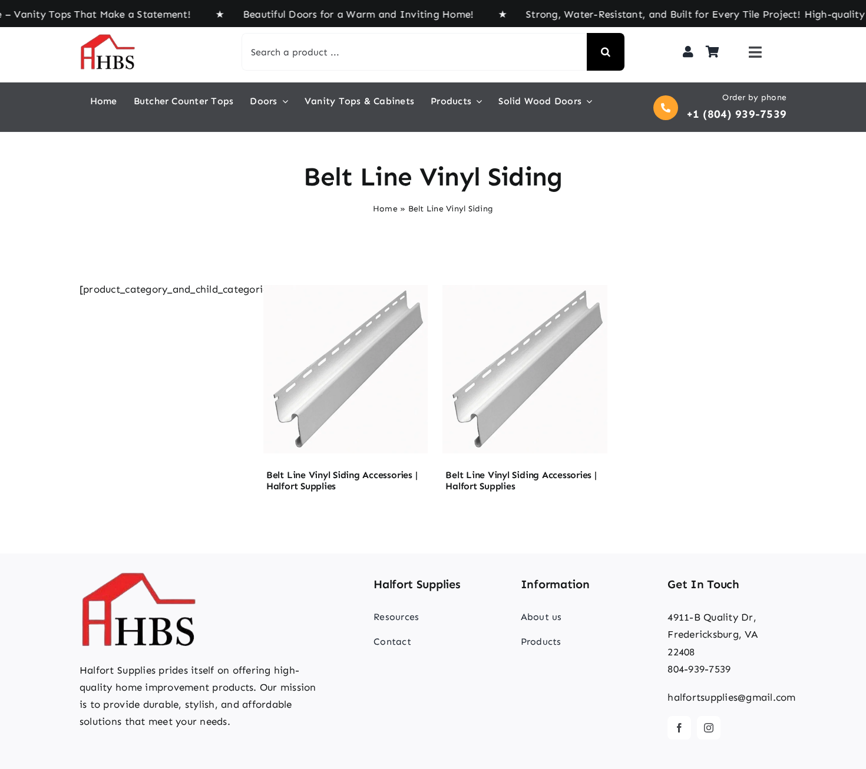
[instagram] (708, 728)
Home (385, 209)
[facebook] (679, 728)
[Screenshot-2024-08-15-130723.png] (345, 285)
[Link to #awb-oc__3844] (755, 52)
